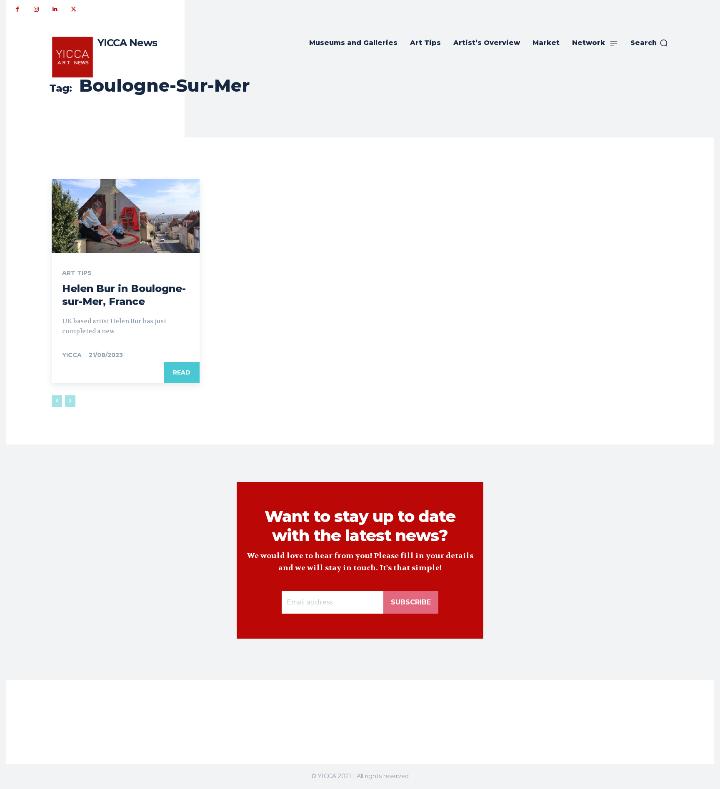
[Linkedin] (55, 9)
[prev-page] (57, 401)
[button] (649, 42)
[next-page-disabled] (70, 401)
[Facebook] (17, 9)
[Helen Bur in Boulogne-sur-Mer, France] (126, 216)
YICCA (72, 355)
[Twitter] (73, 9)
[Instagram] (36, 9)
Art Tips (77, 273)
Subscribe (411, 602)
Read (181, 372)
